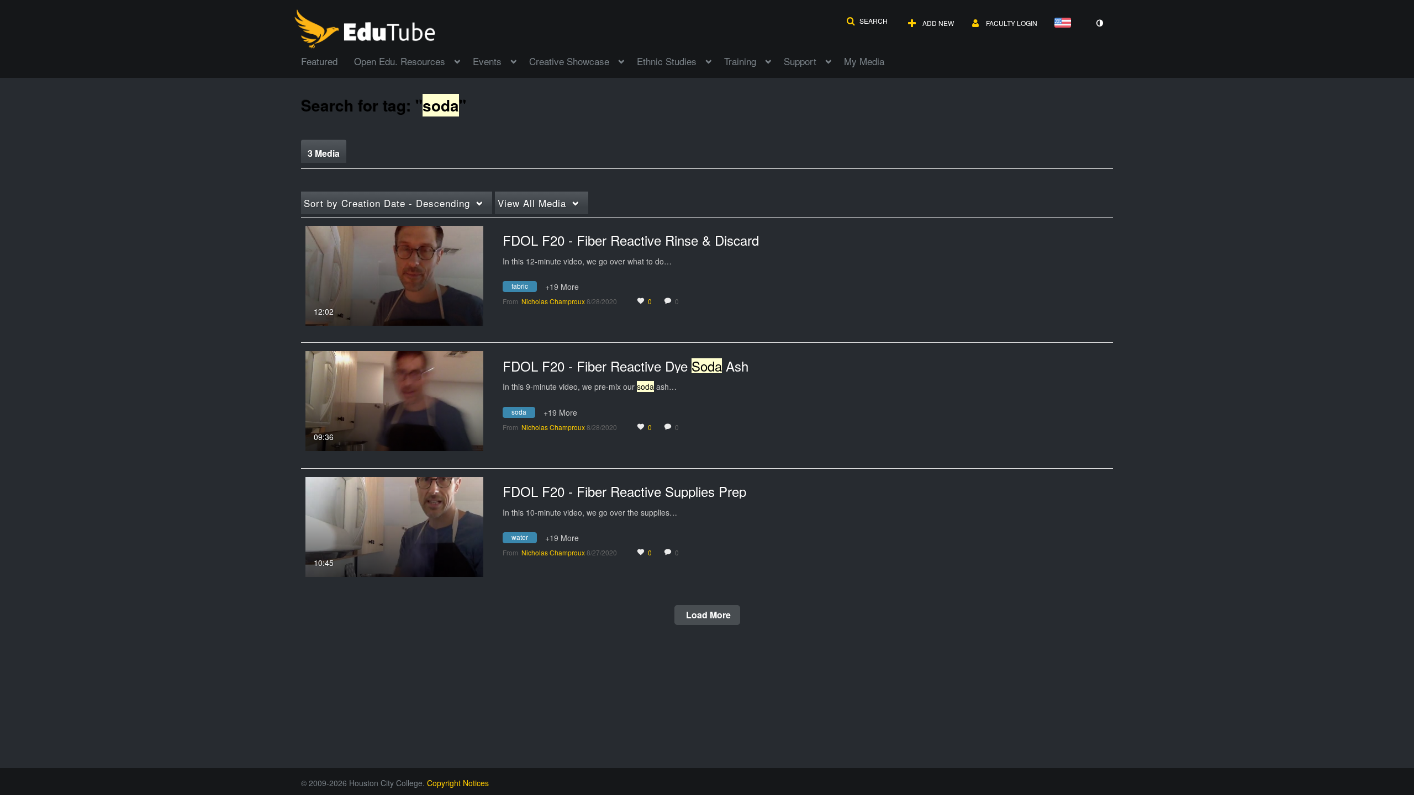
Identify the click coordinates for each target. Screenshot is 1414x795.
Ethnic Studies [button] (667, 61)
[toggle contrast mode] (1099, 23)
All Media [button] (532, 203)
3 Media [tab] (324, 153)
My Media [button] (864, 61)
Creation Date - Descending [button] (387, 203)
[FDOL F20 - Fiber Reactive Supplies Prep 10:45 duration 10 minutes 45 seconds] (394, 525)
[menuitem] (327, 60)
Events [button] (487, 61)
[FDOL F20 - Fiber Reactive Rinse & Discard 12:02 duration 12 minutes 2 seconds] (394, 274)
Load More (707, 614)
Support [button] (800, 61)
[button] (867, 21)
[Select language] (1065, 23)
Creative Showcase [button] (569, 61)
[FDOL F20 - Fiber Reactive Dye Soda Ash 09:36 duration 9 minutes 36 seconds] (394, 399)
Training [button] (740, 61)
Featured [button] (319, 61)
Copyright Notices (458, 782)
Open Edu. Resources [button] (399, 61)
